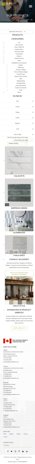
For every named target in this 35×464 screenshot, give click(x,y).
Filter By (9, 137)
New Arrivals (19, 45)
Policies (26, 434)
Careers (5, 436)
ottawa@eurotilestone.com (11, 362)
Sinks (19, 92)
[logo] (7, 4)
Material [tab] (17, 123)
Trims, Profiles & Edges (21, 72)
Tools (20, 90)
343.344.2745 (7, 423)
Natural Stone (19, 49)
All (19, 42)
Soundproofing (21, 83)
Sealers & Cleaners (20, 87)
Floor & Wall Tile (19, 47)
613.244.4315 (7, 358)
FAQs (4, 434)
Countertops (19, 54)
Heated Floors (21, 74)
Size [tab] (17, 101)
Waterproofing (21, 81)
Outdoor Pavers (19, 58)
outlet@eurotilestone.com (11, 410)
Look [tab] (17, 129)
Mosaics (19, 56)
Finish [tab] (17, 117)
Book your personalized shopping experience (19, 273)
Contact (19, 434)
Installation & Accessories (19, 63)
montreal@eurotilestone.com (12, 394)
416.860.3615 (7, 374)
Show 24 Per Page (22, 137)
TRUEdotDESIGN (22, 461)
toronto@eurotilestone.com (11, 378)
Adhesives (21, 67)
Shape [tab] (17, 112)
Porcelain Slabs (19, 51)
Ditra (20, 78)
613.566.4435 (7, 406)
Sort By (14, 137)
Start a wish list (19, 328)
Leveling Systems (21, 85)
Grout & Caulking (21, 69)
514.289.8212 (7, 390)
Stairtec (21, 65)
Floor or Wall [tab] (17, 134)
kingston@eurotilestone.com (12, 427)
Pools (19, 60)
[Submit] (31, 445)
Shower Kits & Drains (21, 76)
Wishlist (11, 434)
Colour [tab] (17, 106)
